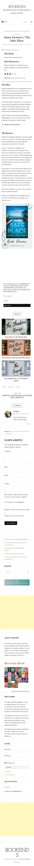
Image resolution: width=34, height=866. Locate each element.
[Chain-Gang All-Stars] (13, 685)
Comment (7, 451)
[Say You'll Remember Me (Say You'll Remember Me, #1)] (23, 669)
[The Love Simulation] (19, 680)
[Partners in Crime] (6, 674)
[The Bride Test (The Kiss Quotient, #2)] (23, 674)
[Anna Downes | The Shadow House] (16, 327)
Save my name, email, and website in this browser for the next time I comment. (16, 496)
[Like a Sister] (6, 680)
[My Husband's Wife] (9, 669)
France (4, 387)
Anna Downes (17, 31)
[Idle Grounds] (16, 680)
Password (7, 755)
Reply (28, 424)
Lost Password (10, 775)
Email (6, 475)
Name (6, 467)
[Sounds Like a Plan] (13, 675)
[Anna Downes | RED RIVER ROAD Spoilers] (16, 347)
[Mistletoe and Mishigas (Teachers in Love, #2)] (9, 680)
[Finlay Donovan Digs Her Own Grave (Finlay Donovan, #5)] (23, 680)
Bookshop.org (20, 78)
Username (7, 749)
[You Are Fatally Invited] (16, 685)
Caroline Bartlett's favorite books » (20, 691)
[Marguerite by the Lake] (13, 669)
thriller (18, 387)
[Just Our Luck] (26, 669)
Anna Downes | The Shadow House (16, 337)
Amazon (12, 78)
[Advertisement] (17, 612)
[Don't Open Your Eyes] (16, 669)
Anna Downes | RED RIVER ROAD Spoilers (16, 358)
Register (8, 771)
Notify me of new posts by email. (13, 516)
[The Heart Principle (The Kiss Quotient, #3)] (26, 674)
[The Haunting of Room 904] (19, 675)
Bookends (17, 7)
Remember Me (10, 763)
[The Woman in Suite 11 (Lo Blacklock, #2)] (19, 669)
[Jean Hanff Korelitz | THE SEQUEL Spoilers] (16, 368)
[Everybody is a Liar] (13, 679)
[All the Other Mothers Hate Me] (26, 680)
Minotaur (11, 387)
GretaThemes (17, 862)
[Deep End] (9, 685)
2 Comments (28, 44)
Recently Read (14, 663)
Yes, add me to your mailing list (15, 502)
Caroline (8, 44)
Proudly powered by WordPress (12, 859)
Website (6, 484)
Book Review (8, 31)
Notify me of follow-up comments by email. (17, 509)
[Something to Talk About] (16, 674)
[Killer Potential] (6, 685)
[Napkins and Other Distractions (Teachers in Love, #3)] (9, 674)
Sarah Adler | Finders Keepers (14, 553)
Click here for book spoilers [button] (12, 124)
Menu (5, 21)
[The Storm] (6, 669)
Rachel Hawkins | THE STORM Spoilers (17, 539)
